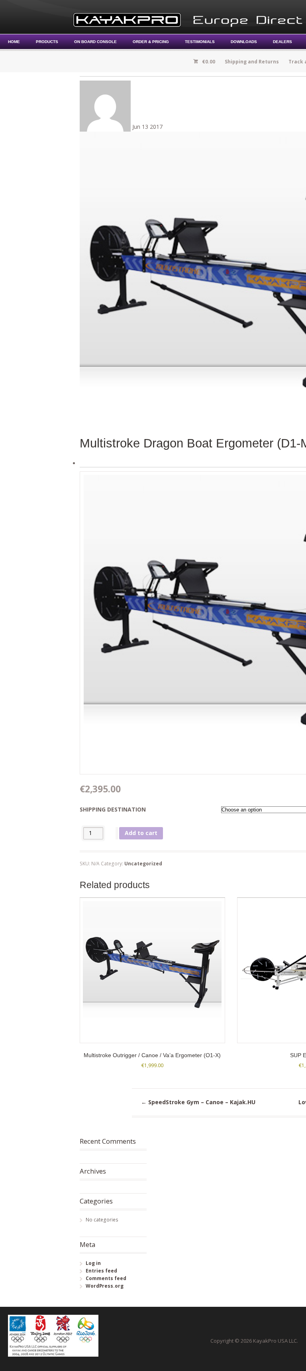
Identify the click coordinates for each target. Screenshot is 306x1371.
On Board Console (95, 41)
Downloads (244, 41)
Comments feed (106, 1278)
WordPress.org (105, 1285)
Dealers (282, 41)
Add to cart (141, 833)
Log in (93, 1263)
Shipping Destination (113, 809)
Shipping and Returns (252, 61)
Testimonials (200, 41)
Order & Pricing (151, 41)
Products (47, 41)
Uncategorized (143, 863)
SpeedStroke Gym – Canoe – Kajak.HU (198, 1102)
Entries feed (101, 1270)
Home (14, 41)
